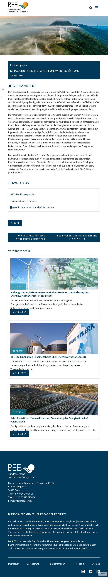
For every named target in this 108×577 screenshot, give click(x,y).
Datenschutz (33, 563)
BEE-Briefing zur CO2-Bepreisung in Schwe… (77, 237)
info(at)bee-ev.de (23, 500)
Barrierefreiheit (57, 563)
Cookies (102, 574)
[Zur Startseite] (18, 7)
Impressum (13, 563)
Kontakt (80, 563)
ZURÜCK (15, 223)
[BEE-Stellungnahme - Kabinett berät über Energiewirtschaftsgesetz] (54, 338)
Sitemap (96, 563)
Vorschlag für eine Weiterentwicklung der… (31, 237)
